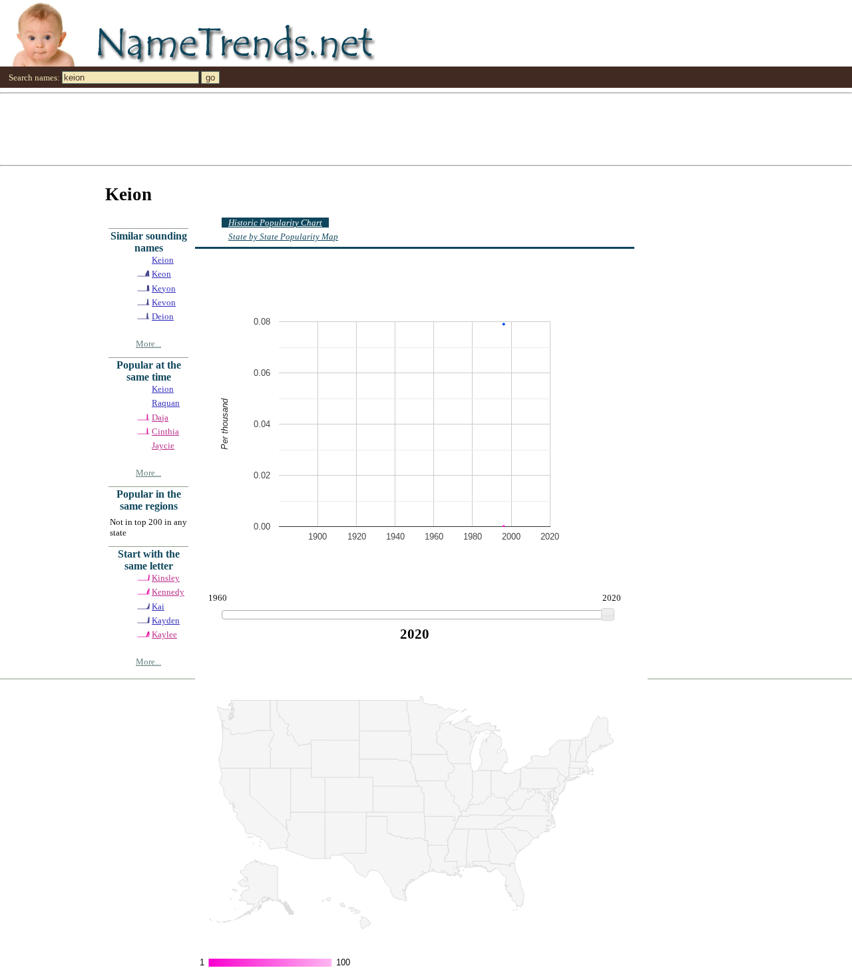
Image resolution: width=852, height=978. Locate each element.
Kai (158, 606)
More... (148, 344)
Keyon (164, 288)
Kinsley (166, 578)
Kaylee (164, 634)
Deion (163, 316)
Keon (161, 274)
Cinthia (165, 431)
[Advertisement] (399, 128)
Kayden (166, 620)
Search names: (34, 77)
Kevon (164, 302)
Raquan (166, 403)
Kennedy (168, 592)
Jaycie (163, 445)
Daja (160, 417)
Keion (163, 260)
